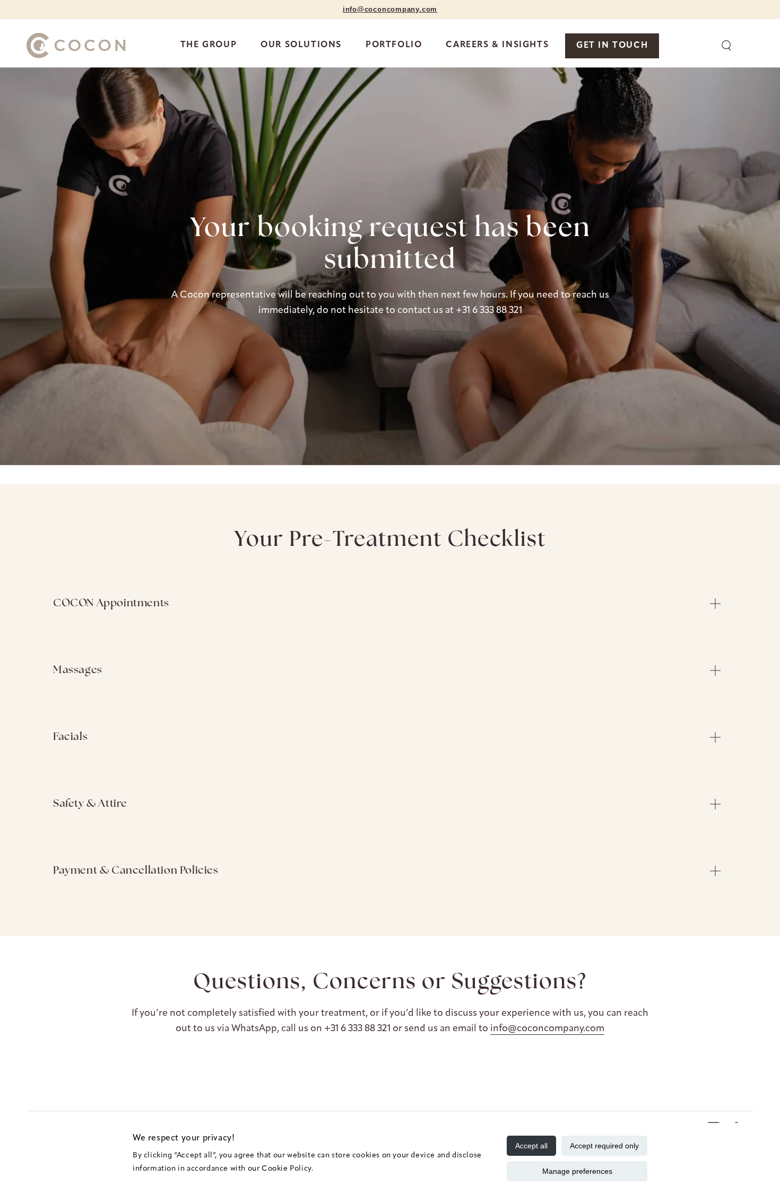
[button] (726, 45)
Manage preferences (577, 1171)
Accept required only (604, 1145)
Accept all (531, 1145)
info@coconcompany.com (547, 1029)
